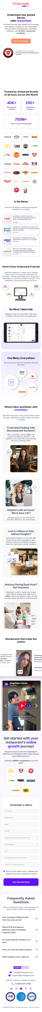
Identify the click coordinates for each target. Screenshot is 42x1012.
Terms (37, 1007)
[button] (5, 706)
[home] (21, 4)
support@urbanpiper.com (23, 975)
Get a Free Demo (21, 41)
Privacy (31, 1007)
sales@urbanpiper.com (23, 972)
